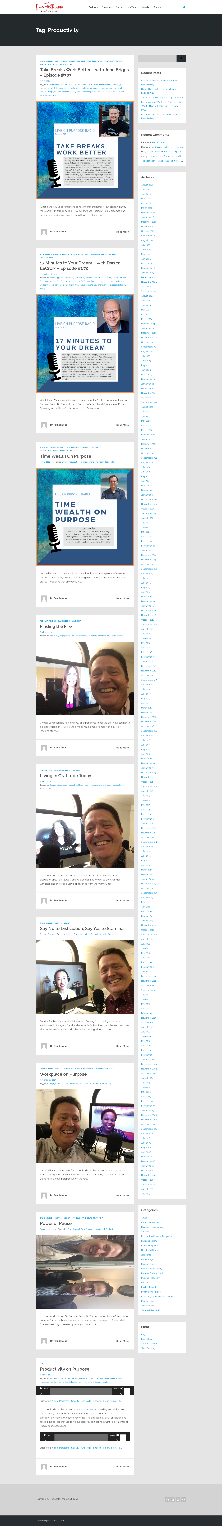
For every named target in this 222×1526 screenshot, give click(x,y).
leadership (86, 61)
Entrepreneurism (67, 254)
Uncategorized (47, 258)
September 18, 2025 (48, 274)
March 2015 (146, 814)
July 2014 (145, 851)
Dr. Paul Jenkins (104, 278)
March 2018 (146, 652)
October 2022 (147, 397)
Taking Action (45, 288)
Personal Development (103, 61)
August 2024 (147, 296)
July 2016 (145, 740)
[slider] (127, 1388)
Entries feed (146, 1339)
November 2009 (149, 1069)
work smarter (118, 92)
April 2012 (145, 957)
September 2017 (149, 680)
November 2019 (148, 559)
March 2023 (146, 374)
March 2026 (146, 208)
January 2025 (147, 273)
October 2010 (147, 1022)
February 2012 (148, 967)
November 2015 (148, 777)
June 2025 (146, 249)
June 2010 (146, 1036)
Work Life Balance (104, 92)
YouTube (132, 7)
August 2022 (147, 407)
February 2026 (148, 212)
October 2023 (147, 342)
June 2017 (146, 694)
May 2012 (145, 953)
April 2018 (146, 647)
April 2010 (146, 1045)
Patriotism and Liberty (151, 1268)
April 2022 (146, 425)
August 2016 (147, 735)
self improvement (61, 92)
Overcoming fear (47, 285)
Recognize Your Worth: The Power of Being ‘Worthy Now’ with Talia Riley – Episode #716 (161, 106)
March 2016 (146, 758)
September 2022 (149, 402)
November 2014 (148, 833)
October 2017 (147, 675)
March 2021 (146, 485)
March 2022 (146, 430)
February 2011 (147, 1013)
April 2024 (146, 314)
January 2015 (147, 823)
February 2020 (148, 546)
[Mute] (121, 1391)
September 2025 (149, 235)
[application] (85, 1393)
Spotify (75, 1401)
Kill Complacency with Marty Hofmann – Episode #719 (160, 82)
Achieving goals (56, 278)
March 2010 (146, 1050)
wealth (105, 1382)
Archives (93, 7)
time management (88, 92)
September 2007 (149, 1184)
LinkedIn (145, 7)
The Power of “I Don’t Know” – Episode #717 (162, 97)
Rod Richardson (71, 1382)
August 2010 (147, 1027)
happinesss (88, 785)
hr (62, 1083)
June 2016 (146, 745)
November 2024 (149, 282)
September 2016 (149, 731)
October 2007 (148, 1180)
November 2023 (149, 337)
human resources (70, 1083)
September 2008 (149, 1129)
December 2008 (149, 1115)
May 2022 (146, 421)
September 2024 (149, 291)
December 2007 (149, 1170)
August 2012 (147, 939)
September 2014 (149, 842)
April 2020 (146, 536)
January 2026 (147, 217)
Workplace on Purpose (63, 1074)
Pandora (96, 1401)
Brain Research (74, 1229)
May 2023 (146, 365)
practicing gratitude (102, 785)
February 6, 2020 (47, 934)
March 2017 (146, 708)
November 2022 (149, 393)
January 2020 (147, 550)
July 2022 (145, 411)
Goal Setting (62, 281)
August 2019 (147, 573)
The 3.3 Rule (75, 92)
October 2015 (147, 782)
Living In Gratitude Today (65, 775)
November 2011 (148, 981)
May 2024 (146, 310)
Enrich (64, 462)
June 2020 (146, 527)
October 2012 (147, 930)
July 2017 (145, 689)
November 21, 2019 (48, 1080)
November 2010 (148, 1018)
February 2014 (148, 874)
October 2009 (148, 1073)
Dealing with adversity (59, 785)
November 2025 (149, 226)
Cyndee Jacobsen (78, 636)
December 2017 (148, 666)
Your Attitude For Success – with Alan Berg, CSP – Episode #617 (181, 156)
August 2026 (147, 185)
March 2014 (146, 870)
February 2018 (148, 657)
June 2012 (146, 948)
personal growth (61, 285)
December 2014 (148, 828)
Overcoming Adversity (96, 636)
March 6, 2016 (46, 1375)
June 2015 (146, 800)
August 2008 (147, 1133)
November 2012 (148, 925)
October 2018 (147, 620)
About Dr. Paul (158, 142)
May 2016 (145, 749)
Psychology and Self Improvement (56, 64)
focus (84, 84)
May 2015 (145, 805)
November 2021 (148, 448)
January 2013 (147, 920)
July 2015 (145, 795)
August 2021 (147, 462)
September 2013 (149, 893)
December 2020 (149, 499)
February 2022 (148, 435)
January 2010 (147, 1059)
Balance (69, 934)
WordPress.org (148, 1348)
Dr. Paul (68, 1378)
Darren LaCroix (91, 278)
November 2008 (149, 1119)
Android (85, 1401)
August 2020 (147, 518)
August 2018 (147, 629)
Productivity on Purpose (64, 1369)
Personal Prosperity (81, 448)
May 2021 (145, 476)
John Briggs (117, 84)
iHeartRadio (109, 1401)
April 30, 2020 (46, 632)
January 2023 (147, 384)
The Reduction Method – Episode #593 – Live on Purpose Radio (171, 161)
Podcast (119, 61)
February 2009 (148, 1106)
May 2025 (146, 254)
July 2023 (145, 356)
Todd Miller (109, 462)
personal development (102, 88)
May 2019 (145, 587)
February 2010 (148, 1055)
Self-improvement (101, 285)
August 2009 (147, 1078)
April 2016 (146, 754)
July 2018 (145, 634)
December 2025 (148, 222)
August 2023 (147, 351)
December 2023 (148, 333)
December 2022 (148, 388)
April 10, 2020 (46, 781)
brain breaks (55, 84)
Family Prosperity (149, 1245)
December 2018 (148, 610)
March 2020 (146, 541)
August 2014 (147, 846)
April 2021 (145, 481)
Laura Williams (85, 1083)
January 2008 (147, 1166)
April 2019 (146, 592)
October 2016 (147, 726)
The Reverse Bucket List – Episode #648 (169, 147)
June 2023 (146, 360)
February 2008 (148, 1161)
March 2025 (146, 263)
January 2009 (147, 1110)
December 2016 (148, 717)
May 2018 (145, 643)
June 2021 (146, 472)
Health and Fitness (71, 61)
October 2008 (148, 1124)
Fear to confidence (48, 281)
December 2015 (148, 772)
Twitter (119, 7)
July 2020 (145, 522)
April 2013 (145, 907)
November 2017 (148, 671)
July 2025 (145, 245)
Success (98, 1382)
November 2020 (149, 504)
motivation (119, 281)
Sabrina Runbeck (91, 934)
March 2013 (146, 911)
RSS (120, 1401)
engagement (55, 1083)
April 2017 (145, 703)
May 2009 (146, 1092)
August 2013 (147, 897)
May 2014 (145, 860)
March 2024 (146, 319)
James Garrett (99, 1229)
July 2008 (145, 1138)
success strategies (117, 285)
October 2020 (148, 509)
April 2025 (146, 259)
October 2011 (147, 985)
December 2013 (148, 883)
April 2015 (145, 809)
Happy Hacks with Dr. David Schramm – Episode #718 (160, 91)
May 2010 (145, 1041)
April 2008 (146, 1152)
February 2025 (148, 268)
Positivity (119, 1378)
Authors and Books (49, 254)
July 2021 (145, 467)
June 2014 (146, 856)
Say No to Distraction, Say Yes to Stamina (82, 928)
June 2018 (146, 638)
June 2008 (146, 1143)
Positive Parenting (149, 1287)
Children (145, 1231)
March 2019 (146, 596)
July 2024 (145, 300)
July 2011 (145, 995)
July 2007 (145, 1194)
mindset (100, 281)
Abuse (144, 1218)
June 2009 (146, 1087)
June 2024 (146, 305)
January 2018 (147, 661)
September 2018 (149, 624)
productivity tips (46, 92)
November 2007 (149, 1175)
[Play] (41, 1391)
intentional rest (105, 84)
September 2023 (149, 347)
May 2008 (146, 1147)
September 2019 (149, 569)
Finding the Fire (56, 626)
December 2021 (148, 444)
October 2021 (147, 453)
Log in (144, 1334)
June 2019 (146, 583)
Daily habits (79, 278)
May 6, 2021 (45, 462)
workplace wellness (48, 95)
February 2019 (148, 601)
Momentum (109, 281)
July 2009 (145, 1082)
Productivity (118, 88)
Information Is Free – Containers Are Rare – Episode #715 (161, 116)
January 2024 (147, 328)
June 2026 (146, 194)
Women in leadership (151, 1310)
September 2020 (149, 513)
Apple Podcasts (60, 1401)
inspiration (72, 281)
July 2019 (145, 578)
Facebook (107, 7)
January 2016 (147, 768)
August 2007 (147, 1189)
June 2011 (145, 999)
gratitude (79, 785)
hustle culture (92, 84)
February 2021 (148, 490)
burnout (64, 84)
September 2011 (149, 990)
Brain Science (86, 1229)
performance (86, 88)
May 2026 (146, 198)
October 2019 (147, 564)
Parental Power (148, 1264)
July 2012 (145, 944)
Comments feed (149, 1343)
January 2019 (147, 606)
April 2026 (146, 203)
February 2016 (148, 763)
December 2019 (148, 555)
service (120, 636)
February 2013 (148, 916)
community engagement (60, 636)
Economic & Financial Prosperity (55, 448)
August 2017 (147, 684)
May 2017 (145, 698)
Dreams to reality (119, 278)
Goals (74, 1378)
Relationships (147, 1301)
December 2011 (148, 976)
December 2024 (149, 277)
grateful (71, 785)
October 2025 (147, 231)
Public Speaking (86, 285)
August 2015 (147, 791)
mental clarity (75, 88)
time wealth (99, 462)
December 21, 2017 (48, 1229)
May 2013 (145, 902)
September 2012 (149, 934)
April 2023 (146, 370)
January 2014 (147, 879)
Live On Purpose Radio (59, 88)
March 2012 (146, 962)
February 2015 (148, 819)
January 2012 (147, 971)
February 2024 (148, 323)
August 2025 (147, 240)
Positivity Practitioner (151, 1292)
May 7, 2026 (45, 81)
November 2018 (148, 615)
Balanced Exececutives (51, 61)
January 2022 (147, 439)
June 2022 (146, 416)
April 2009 (146, 1096)
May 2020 (146, 532)
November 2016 (148, 721)
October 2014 (147, 837)
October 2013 (147, 888)
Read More (122, 231)
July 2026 (145, 189)
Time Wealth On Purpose (65, 456)
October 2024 (148, 286)
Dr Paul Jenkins (74, 84)
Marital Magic (147, 1259)
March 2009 (147, 1101)
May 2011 (145, 1004)
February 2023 (148, 379)
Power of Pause (56, 1223)
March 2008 (147, 1156)
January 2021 (147, 495)
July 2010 (145, 1032)
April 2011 (145, 1008)
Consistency (69, 278)
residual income (57, 1382)
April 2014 (146, 865)
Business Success (57, 1378)
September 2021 (149, 458)
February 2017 (148, 712)
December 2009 (149, 1064)
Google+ (158, 7)
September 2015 (149, 786)
